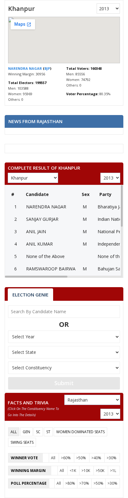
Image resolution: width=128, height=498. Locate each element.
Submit (64, 383)
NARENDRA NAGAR (25, 68)
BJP (47, 68)
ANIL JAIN (36, 231)
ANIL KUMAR (39, 244)
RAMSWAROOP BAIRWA (50, 269)
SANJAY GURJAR (42, 219)
